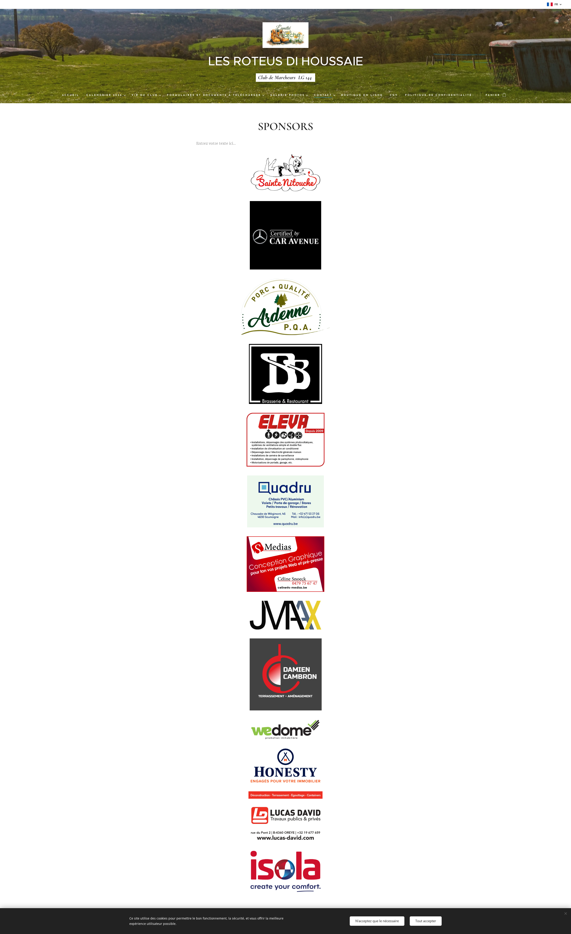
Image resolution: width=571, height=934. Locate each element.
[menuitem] (72, 95)
